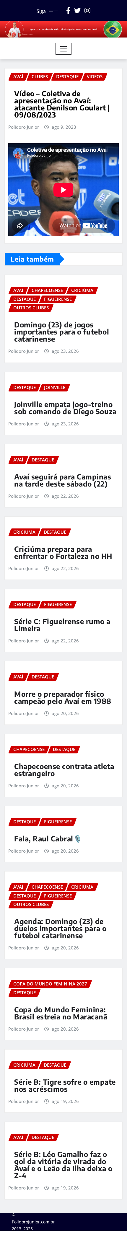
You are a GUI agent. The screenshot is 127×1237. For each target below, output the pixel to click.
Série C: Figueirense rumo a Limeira (62, 625)
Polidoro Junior (23, 127)
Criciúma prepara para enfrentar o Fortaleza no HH (63, 552)
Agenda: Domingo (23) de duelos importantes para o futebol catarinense (60, 928)
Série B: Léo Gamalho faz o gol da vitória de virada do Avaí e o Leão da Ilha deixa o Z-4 (63, 1165)
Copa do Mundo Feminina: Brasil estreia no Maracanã (60, 1013)
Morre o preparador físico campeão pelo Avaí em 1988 (62, 697)
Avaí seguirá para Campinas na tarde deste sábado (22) (62, 480)
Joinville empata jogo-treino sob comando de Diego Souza (65, 408)
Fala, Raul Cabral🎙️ (48, 838)
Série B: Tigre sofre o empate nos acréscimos (65, 1085)
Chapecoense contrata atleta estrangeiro (64, 770)
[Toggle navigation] (64, 49)
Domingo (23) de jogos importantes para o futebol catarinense (61, 331)
